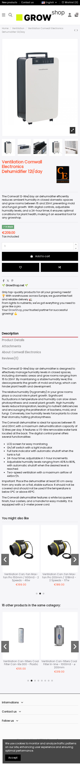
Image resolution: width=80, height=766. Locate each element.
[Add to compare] (59, 267)
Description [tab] (10, 334)
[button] (37, 593)
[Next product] (77, 30)
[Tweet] (8, 280)
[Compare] (6, 538)
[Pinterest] (12, 280)
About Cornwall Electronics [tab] (21, 352)
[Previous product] (75, 30)
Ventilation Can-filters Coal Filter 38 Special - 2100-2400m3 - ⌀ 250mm (36, 664)
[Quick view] (6, 545)
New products (10, 2)
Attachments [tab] (11, 346)
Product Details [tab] (13, 340)
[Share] (3, 280)
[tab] (40, 359)
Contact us (27, 2)
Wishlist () (71, 2)
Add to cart (42, 256)
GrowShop (15, 310)
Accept (12, 757)
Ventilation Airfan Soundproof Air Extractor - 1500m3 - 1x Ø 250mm (29, 577)
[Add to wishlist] (20, 267)
